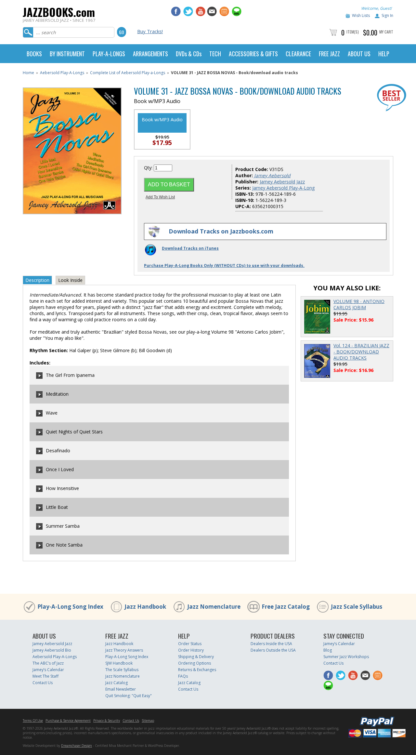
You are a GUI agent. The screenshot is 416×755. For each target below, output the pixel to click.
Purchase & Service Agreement (68, 720)
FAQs (183, 676)
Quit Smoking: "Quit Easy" (128, 695)
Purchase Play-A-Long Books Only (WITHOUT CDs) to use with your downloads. (224, 265)
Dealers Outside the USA (273, 650)
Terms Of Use (33, 720)
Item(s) (352, 31)
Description (37, 280)
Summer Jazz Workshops (346, 656)
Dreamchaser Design (76, 745)
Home (28, 72)
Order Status (190, 643)
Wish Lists (361, 15)
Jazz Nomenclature (213, 606)
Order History (191, 650)
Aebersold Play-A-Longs (62, 72)
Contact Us (42, 682)
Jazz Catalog (116, 682)
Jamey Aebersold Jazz (282, 182)
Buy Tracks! (150, 31)
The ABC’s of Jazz (48, 663)
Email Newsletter (120, 689)
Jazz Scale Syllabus (356, 606)
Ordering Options (194, 663)
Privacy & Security (106, 720)
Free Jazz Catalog (286, 606)
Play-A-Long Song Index (70, 606)
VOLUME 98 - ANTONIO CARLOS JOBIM (358, 304)
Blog (327, 650)
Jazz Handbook (145, 606)
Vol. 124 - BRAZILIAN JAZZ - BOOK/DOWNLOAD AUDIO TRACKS (361, 351)
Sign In (387, 15)
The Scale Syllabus (121, 669)
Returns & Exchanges (197, 669)
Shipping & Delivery (196, 656)
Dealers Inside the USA (271, 643)
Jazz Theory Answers (124, 650)
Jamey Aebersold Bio (51, 650)
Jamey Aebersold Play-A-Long (283, 188)
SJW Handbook (119, 663)
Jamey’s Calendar (48, 669)
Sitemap (148, 720)
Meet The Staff (45, 676)
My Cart (386, 31)
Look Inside (70, 280)
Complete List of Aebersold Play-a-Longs (127, 72)
